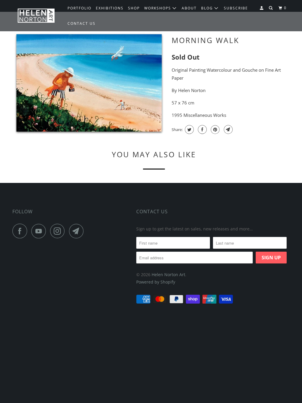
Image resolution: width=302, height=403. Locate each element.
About (189, 8)
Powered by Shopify (155, 282)
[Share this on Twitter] (188, 129)
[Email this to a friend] (227, 129)
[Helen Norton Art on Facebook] (21, 231)
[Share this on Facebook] (201, 129)
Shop (134, 8)
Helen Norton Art (168, 274)
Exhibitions (110, 8)
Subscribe (236, 8)
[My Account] (262, 8)
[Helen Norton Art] (36, 16)
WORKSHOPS (158, 8)
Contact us (82, 23)
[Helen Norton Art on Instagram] (59, 231)
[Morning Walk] (89, 83)
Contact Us (152, 211)
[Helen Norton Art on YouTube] (40, 231)
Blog (207, 8)
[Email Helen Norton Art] (78, 231)
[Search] (271, 8)
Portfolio (79, 8)
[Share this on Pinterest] (214, 129)
